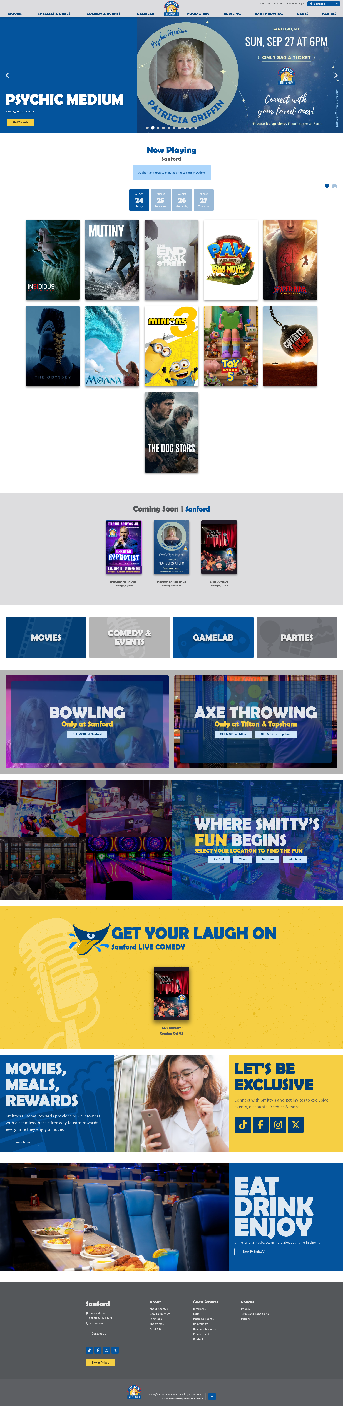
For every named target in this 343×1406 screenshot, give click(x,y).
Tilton (243, 859)
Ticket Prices (100, 1362)
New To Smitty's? (254, 1251)
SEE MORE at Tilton (233, 734)
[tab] (147, 128)
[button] (212, 1396)
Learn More (22, 1142)
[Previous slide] (7, 75)
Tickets (18, 122)
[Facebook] (261, 1125)
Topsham (268, 859)
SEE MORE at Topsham (276, 734)
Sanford (218, 859)
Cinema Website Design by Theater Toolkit (182, 1398)
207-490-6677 (97, 1323)
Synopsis (19, 112)
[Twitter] (296, 1125)
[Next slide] (335, 75)
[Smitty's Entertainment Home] (134, 1392)
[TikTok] (243, 1125)
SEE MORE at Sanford (87, 734)
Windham (295, 859)
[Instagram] (278, 1125)
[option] (161, 200)
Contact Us (99, 1333)
